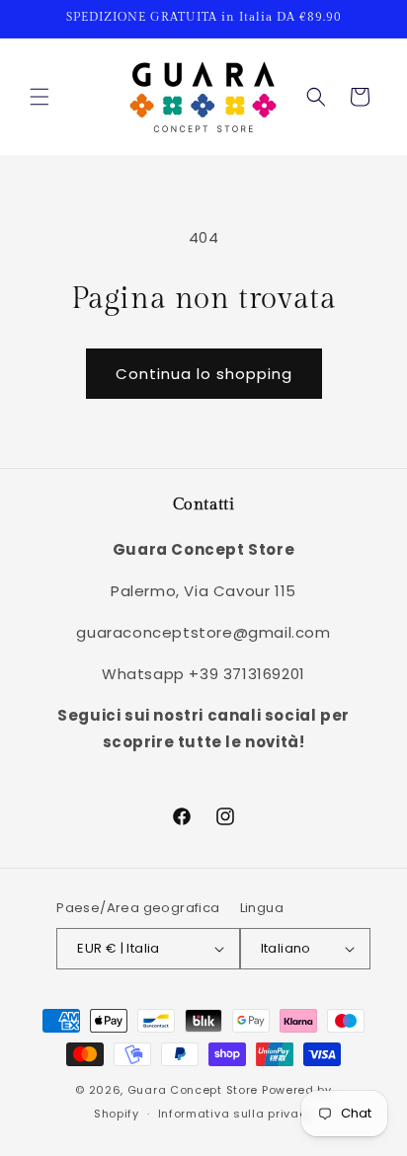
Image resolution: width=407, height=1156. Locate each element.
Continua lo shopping (204, 373)
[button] (39, 96)
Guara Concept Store (192, 1090)
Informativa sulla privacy (236, 1113)
